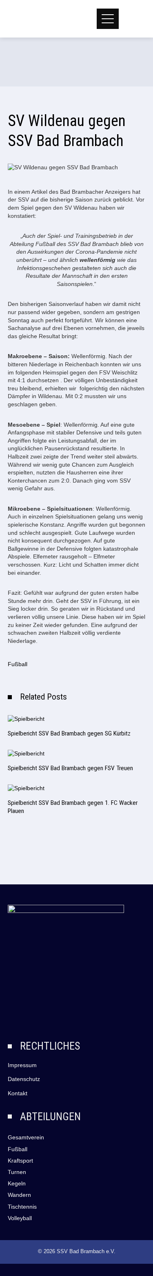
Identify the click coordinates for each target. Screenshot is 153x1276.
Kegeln (17, 1183)
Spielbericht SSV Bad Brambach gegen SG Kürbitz (69, 733)
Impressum (22, 1065)
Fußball (17, 664)
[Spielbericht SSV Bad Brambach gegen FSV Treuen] (26, 753)
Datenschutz (24, 1079)
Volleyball (20, 1218)
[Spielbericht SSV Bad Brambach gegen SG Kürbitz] (26, 719)
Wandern (19, 1195)
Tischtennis (22, 1206)
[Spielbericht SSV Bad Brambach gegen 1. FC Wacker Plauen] (26, 788)
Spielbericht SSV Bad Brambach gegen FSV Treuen (70, 768)
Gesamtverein (26, 1137)
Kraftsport (20, 1160)
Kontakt (17, 1093)
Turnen (17, 1172)
